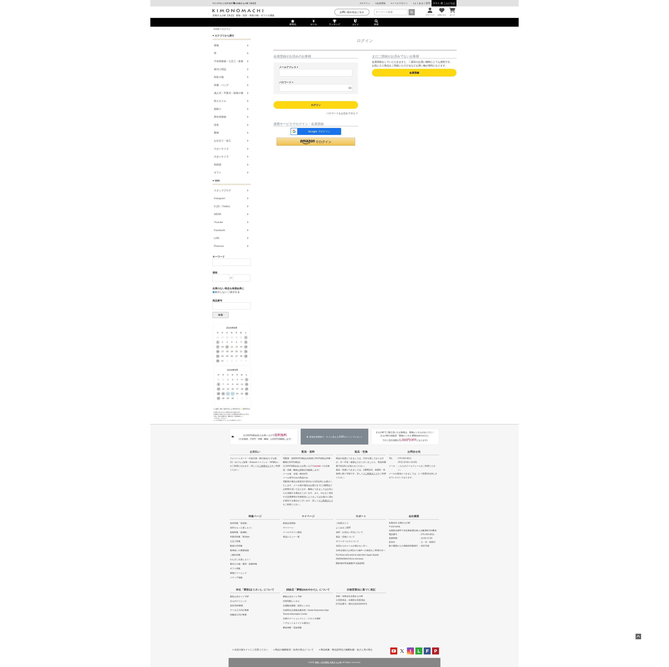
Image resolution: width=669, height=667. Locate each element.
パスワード (286, 82)
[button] (316, 142)
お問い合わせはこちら (352, 12)
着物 (216, 45)
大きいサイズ (221, 156)
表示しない (221, 292)
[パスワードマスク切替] (349, 87)
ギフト (217, 172)
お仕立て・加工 (222, 140)
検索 (220, 314)
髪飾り (217, 109)
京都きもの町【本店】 (246, 3)
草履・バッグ (221, 85)
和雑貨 (217, 164)
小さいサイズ (221, 148)
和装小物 (219, 77)
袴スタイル (220, 101)
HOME (216, 29)
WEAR (217, 214)
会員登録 (381, 3)
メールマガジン (400, 3)
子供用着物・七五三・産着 (228, 61)
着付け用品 (220, 69)
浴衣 (216, 124)
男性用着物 (220, 116)
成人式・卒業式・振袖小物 (228, 93)
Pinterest (219, 246)
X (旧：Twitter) (222, 206)
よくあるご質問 (422, 3)
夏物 (216, 132)
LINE (216, 238)
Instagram (219, 198)
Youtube (218, 222)
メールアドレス (289, 67)
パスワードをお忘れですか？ (342, 113)
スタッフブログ (222, 190)
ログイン (365, 3)
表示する (235, 292)
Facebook (219, 230)
